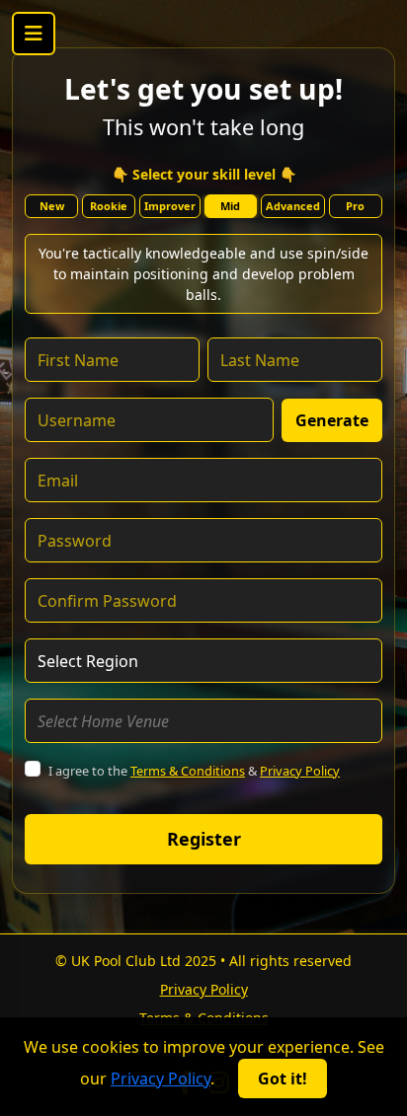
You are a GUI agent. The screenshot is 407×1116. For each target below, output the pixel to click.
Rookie (108, 205)
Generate (331, 420)
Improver (170, 205)
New (52, 205)
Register (204, 839)
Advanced (293, 205)
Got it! (282, 1078)
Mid (230, 205)
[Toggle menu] (33, 33)
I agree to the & (194, 771)
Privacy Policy (300, 771)
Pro (355, 205)
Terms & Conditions (187, 771)
